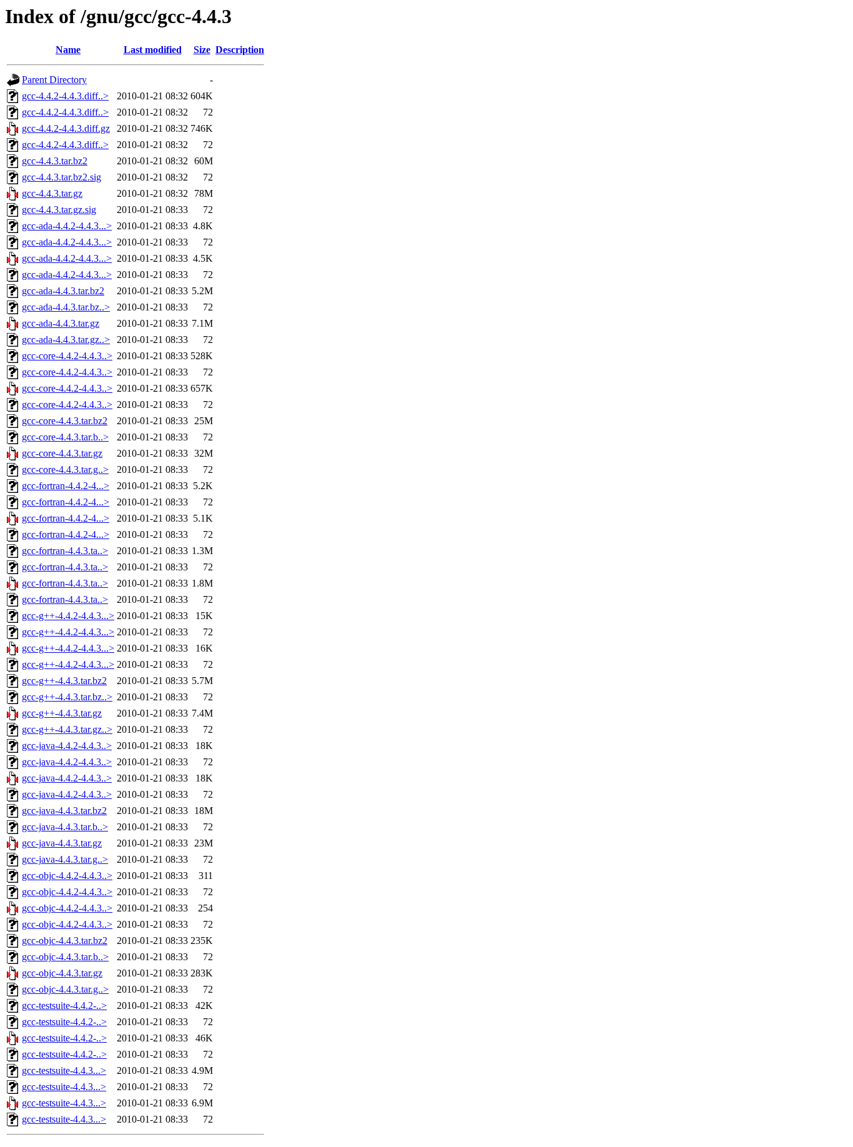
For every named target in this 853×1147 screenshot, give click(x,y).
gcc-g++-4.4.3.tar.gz (62, 713)
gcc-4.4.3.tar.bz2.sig (61, 177)
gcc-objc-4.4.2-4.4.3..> (67, 875)
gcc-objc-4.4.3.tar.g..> (65, 989)
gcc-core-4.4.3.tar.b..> (65, 437)
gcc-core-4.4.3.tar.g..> (65, 469)
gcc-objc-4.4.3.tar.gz (62, 973)
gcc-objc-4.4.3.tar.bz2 (64, 940)
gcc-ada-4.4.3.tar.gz (60, 323)
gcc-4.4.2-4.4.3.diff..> (65, 96)
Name (68, 49)
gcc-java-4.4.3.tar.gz (62, 843)
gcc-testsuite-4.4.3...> (64, 1070)
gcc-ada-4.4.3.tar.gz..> (66, 339)
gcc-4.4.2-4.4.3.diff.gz (66, 128)
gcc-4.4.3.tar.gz (52, 193)
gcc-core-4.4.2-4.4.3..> (67, 355)
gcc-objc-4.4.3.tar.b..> (65, 956)
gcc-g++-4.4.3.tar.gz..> (67, 729)
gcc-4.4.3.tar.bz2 (54, 161)
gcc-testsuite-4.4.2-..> (64, 1005)
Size (202, 49)
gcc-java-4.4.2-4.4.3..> (67, 745)
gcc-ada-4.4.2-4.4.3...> (67, 226)
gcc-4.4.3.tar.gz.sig (59, 209)
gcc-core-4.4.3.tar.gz (62, 453)
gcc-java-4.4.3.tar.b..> (65, 827)
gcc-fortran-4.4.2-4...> (65, 485)
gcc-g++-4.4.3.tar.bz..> (67, 697)
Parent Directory (54, 79)
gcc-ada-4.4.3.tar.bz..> (66, 307)
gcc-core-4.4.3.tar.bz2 (64, 420)
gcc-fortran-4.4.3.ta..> (65, 550)
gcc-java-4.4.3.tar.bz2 (64, 810)
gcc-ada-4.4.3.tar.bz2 (63, 291)
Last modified (153, 49)
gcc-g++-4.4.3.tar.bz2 (64, 680)
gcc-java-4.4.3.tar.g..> (65, 859)
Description (239, 49)
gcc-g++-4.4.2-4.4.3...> (68, 615)
